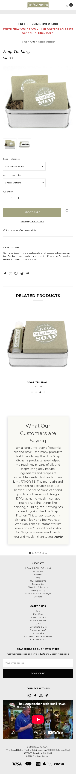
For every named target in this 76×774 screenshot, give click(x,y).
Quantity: (8, 191)
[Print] (16, 273)
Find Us (38, 574)
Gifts (38, 623)
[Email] (10, 273)
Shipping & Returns (38, 587)
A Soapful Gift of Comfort (38, 568)
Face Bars (38, 614)
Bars (38, 611)
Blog (38, 577)
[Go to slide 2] (33, 553)
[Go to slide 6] (46, 553)
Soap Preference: (11, 159)
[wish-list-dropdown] (67, 210)
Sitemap (38, 596)
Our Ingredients (38, 580)
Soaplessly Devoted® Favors (38, 636)
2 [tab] (36, 392)
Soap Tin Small (38, 382)
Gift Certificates (38, 639)
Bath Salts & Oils (38, 626)
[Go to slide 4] (40, 553)
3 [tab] (40, 392)
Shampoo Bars (38, 617)
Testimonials (38, 584)
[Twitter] (22, 273)
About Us (38, 571)
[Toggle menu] (5, 5)
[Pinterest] (27, 273)
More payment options (32, 221)
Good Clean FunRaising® (38, 593)
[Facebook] (5, 273)
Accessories (38, 633)
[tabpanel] (38, 349)
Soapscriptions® (38, 630)
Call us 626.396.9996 (37, 746)
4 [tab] (44, 392)
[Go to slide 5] (43, 553)
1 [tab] (32, 392)
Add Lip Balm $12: (12, 175)
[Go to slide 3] (36, 553)
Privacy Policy (38, 590)
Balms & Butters (38, 620)
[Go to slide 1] (30, 553)
